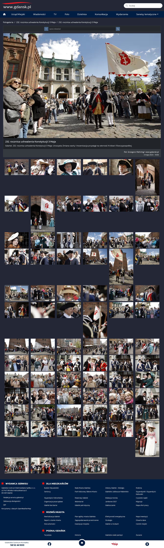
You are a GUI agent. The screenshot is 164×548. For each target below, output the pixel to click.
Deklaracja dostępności (11, 501)
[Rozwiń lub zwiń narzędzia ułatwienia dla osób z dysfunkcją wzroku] (147, 544)
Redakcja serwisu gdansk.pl (13, 497)
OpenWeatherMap (24, 508)
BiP (4, 505)
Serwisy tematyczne (146, 14)
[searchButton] (118, 29)
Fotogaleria (8, 22)
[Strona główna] (4, 14)
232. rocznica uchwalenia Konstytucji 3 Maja (36, 22)
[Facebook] (49, 544)
